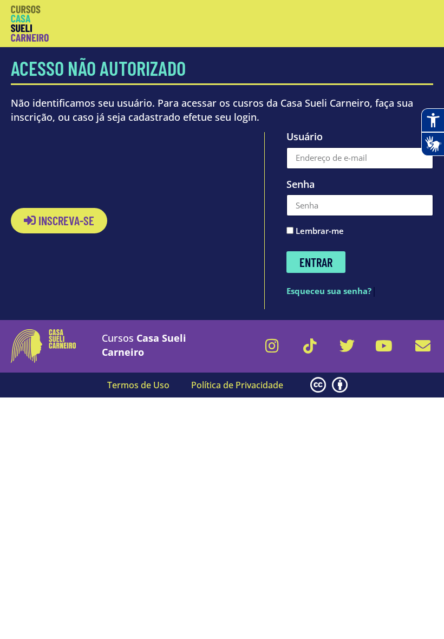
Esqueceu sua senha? (328, 290)
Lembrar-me (318, 231)
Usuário (304, 137)
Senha (300, 185)
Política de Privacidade (237, 385)
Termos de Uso (138, 385)
